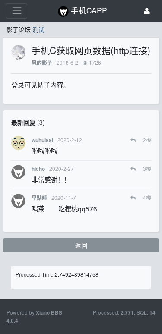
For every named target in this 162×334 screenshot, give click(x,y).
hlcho (38, 169)
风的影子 (42, 62)
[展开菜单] (16, 11)
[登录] (147, 11)
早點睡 (39, 198)
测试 (38, 29)
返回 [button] (81, 245)
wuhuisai (42, 140)
